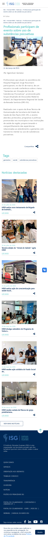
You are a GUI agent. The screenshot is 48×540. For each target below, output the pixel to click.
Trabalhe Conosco (10, 476)
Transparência (9, 481)
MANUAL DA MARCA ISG (20, 513)
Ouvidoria (7, 485)
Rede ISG (34, 508)
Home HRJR (11, 10)
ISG (4, 10)
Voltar (7, 16)
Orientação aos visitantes (13, 471)
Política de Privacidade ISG (13, 494)
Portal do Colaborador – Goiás (16, 508)
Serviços (6, 467)
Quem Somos (8, 462)
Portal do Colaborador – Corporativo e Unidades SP (19, 503)
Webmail (6, 513)
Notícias (19, 10)
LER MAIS (5, 213)
